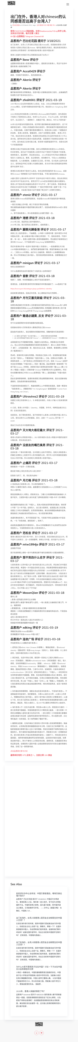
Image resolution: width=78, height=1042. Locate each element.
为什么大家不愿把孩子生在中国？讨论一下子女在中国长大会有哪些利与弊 (39, 968)
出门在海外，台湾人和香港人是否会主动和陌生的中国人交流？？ (39, 919)
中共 (44, 25)
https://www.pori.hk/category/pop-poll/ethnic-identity (31, 289)
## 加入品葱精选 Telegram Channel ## (27, 36)
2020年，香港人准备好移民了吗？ (30, 991)
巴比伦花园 (16, 25)
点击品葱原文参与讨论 (19, 751)
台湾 (38, 25)
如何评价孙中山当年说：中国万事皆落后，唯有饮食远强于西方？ (39, 894)
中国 (47, 25)
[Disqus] (39, 797)
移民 (51, 25)
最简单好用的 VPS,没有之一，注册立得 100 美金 (31, 755)
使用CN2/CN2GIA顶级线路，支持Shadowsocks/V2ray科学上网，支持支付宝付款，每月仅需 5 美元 (38, 32)
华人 (54, 25)
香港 (41, 25)
